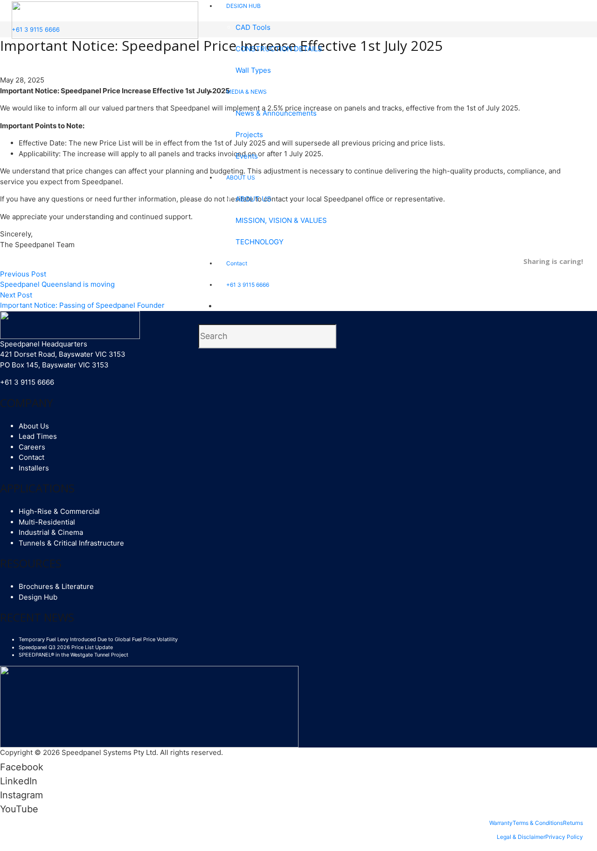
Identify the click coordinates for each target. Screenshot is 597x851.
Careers (32, 447)
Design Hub (38, 597)
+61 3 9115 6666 (27, 382)
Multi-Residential (47, 522)
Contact (31, 457)
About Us (34, 426)
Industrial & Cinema (51, 532)
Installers (34, 468)
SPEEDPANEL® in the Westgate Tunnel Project (73, 654)
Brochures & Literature (56, 586)
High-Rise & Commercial (59, 511)
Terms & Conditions (538, 822)
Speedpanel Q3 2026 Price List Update (66, 647)
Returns (573, 822)
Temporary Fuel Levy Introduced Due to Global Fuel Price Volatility (98, 639)
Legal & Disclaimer (521, 836)
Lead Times (38, 436)
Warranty (501, 822)
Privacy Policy (564, 836)
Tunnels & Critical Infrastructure (71, 543)
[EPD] (149, 705)
